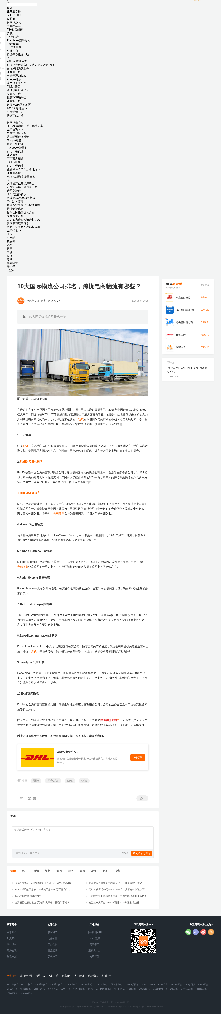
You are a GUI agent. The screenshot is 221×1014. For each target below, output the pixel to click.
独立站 (11, 237)
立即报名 (13, 230)
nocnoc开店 (25, 989)
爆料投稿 (12, 944)
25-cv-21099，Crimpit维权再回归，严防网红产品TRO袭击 (44, 883)
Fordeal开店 (201, 989)
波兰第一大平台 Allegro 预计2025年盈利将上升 (114, 902)
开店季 (11, 266)
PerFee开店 (105, 989)
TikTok (152, 984)
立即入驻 (205, 310)
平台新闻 (53, 780)
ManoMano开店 (160, 989)
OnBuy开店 (12, 989)
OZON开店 (65, 989)
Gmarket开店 (26, 993)
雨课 (9, 252)
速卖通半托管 (41, 984)
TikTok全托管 (102, 984)
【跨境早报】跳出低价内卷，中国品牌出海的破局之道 (118, 896)
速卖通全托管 (56, 984)
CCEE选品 (94, 938)
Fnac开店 (131, 989)
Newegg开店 (79, 989)
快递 (26, 445)
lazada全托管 (71, 984)
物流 (81, 419)
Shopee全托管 (87, 984)
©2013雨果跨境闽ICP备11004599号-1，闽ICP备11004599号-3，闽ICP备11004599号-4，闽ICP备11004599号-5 (111, 1006)
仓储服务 (22, 566)
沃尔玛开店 (12, 993)
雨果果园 (94, 944)
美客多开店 (52, 989)
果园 (9, 248)
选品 (9, 245)
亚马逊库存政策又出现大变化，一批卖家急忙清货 (115, 882)
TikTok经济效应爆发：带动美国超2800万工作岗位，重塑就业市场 (44, 889)
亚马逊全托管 (117, 984)
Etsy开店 (174, 989)
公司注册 (58, 513)
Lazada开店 (39, 989)
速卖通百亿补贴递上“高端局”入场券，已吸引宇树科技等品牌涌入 (43, 902)
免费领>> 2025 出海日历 (22, 169)
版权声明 (52, 956)
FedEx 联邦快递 (30, 461)
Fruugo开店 (189, 984)
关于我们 (12, 932)
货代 (34, 651)
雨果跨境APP (94, 932)
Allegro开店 (119, 989)
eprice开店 (203, 984)
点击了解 (137, 757)
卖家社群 (12, 263)
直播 (9, 255)
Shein (144, 984)
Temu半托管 (12, 984)
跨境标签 (94, 956)
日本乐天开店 (187, 989)
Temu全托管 (26, 984)
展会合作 (52, 944)
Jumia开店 (163, 984)
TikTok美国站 (132, 984)
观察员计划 (94, 950)
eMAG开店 (93, 989)
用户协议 (12, 950)
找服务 (11, 241)
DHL (70, 780)
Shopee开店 (176, 984)
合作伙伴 (52, 938)
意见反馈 (52, 950)
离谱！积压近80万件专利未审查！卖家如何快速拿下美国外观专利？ (118, 889)
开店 (9, 234)
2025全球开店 (16, 108)
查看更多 (205, 285)
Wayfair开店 (144, 989)
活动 (9, 259)
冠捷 (36, 780)
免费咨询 (205, 297)
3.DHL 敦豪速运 (27, 493)
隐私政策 (12, 956)
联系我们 (52, 932)
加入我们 (12, 938)
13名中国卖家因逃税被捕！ (29, 896)
